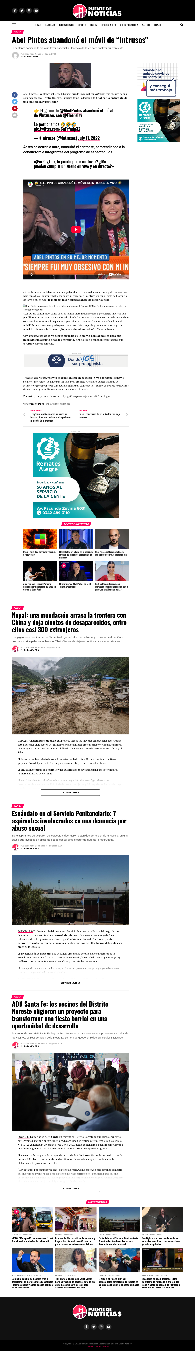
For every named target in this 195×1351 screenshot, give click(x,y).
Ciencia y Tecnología (129, 24)
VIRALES (157, 24)
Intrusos (65, 404)
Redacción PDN (31, 650)
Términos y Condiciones (97, 1346)
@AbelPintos (71, 110)
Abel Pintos (53, 404)
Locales (38, 24)
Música (93, 24)
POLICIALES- (25, 931)
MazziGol (146, 24)
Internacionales (66, 24)
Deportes (82, 24)
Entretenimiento (108, 24)
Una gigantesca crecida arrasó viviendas (87, 744)
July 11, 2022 (89, 138)
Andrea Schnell (31, 57)
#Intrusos (47, 115)
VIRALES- (23, 740)
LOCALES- (24, 1136)
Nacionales (50, 24)
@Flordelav (72, 115)
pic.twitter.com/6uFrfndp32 (57, 129)
